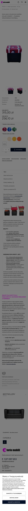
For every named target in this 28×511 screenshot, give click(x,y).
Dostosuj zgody (14, 497)
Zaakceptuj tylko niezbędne (14, 493)
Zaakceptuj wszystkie (14, 502)
